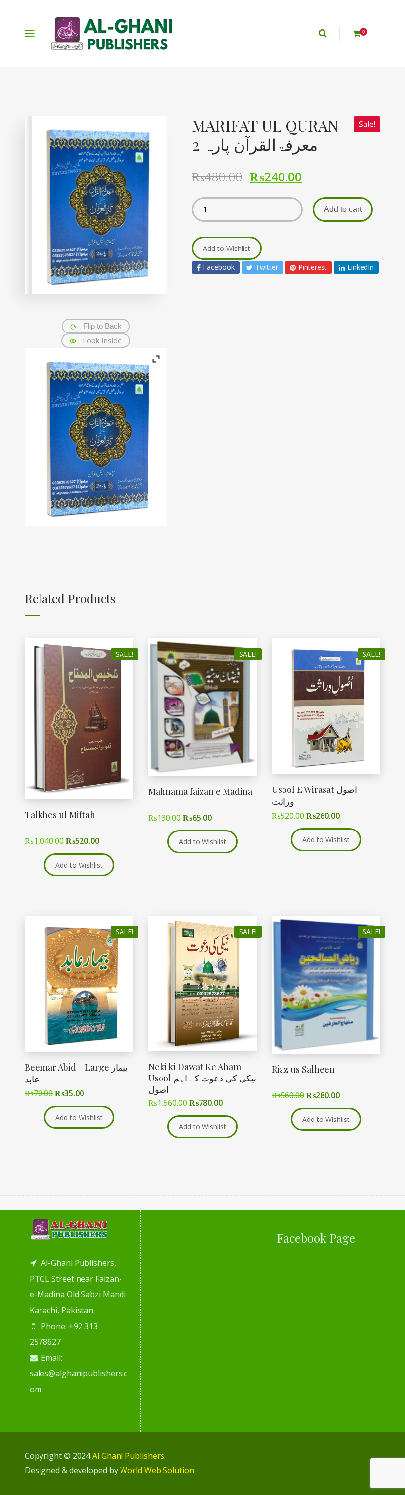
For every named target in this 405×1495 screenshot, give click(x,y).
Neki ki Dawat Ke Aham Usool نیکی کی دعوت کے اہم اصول (202, 1078)
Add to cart (343, 209)
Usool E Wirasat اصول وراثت (314, 795)
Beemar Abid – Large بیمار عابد (76, 1072)
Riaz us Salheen (303, 1069)
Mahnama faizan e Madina (200, 791)
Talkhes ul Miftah (60, 815)
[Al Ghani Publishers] (112, 33)
